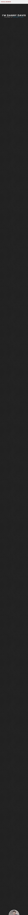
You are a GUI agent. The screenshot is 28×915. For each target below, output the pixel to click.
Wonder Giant (18, 17)
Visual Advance (6, 1)
